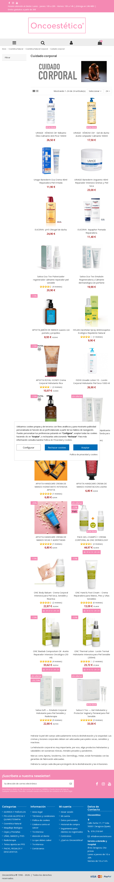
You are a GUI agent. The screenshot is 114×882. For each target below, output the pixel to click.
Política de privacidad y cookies (84, 454)
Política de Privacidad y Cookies (58, 440)
